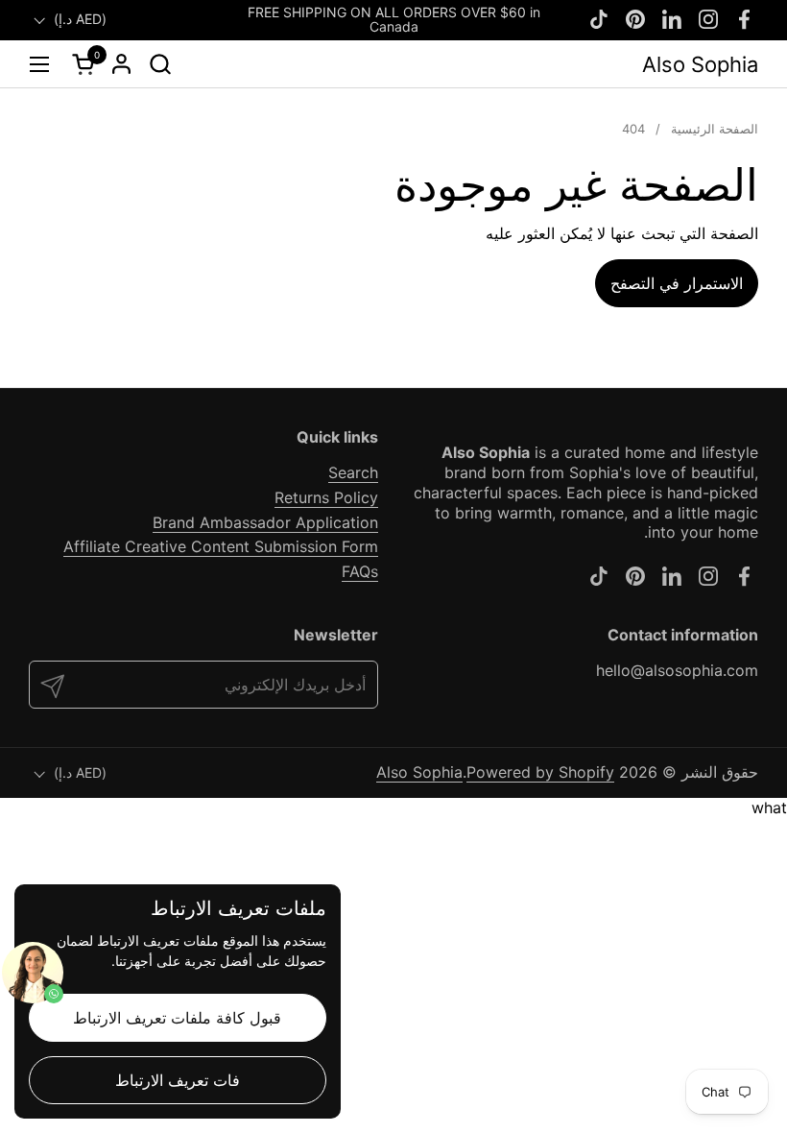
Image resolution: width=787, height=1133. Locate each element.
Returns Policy (326, 497)
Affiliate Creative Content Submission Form (220, 546)
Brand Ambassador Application (265, 522)
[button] (160, 64)
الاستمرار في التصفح (676, 283)
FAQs (360, 571)
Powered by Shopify (540, 772)
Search (353, 472)
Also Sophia (700, 64)
